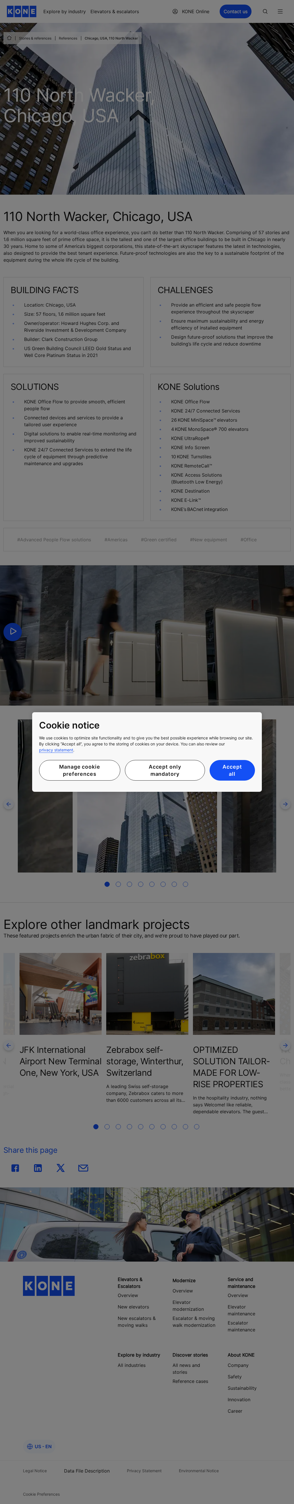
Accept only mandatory (165, 770)
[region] (147, 752)
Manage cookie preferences (79, 770)
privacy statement (56, 749)
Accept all (232, 770)
